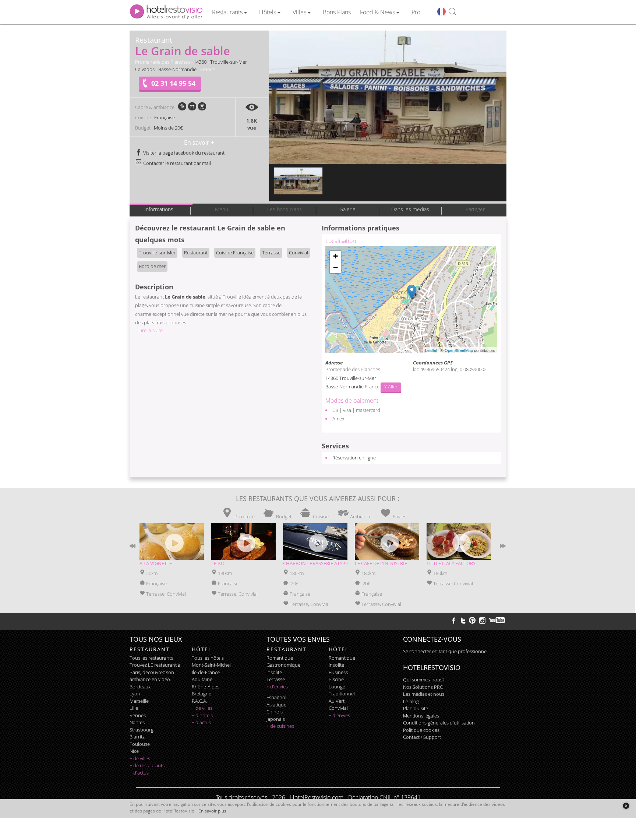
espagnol (276, 697)
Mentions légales (421, 715)
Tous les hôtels (208, 658)
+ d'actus (139, 772)
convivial (338, 708)
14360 (200, 62)
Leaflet (431, 350)
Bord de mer (152, 266)
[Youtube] (497, 620)
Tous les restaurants (151, 658)
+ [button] (335, 256)
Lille (134, 708)
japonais (275, 719)
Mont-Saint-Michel (211, 665)
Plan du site (415, 708)
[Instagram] (482, 621)
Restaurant (196, 252)
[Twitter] (463, 620)
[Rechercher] (452, 12)
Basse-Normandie (177, 69)
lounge (337, 686)
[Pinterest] (472, 620)
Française (164, 117)
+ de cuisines (280, 726)
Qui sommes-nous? (423, 679)
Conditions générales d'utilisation (439, 722)
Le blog (411, 701)
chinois (274, 711)
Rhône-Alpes (205, 686)
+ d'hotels (202, 715)
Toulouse (140, 744)
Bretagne (201, 693)
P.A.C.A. (199, 701)
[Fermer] (625, 805)
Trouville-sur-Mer (228, 62)
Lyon (135, 693)
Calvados (145, 69)
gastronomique (283, 665)
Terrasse (271, 252)
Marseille (139, 701)
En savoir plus (212, 811)
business (338, 672)
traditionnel (342, 693)
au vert (336, 701)
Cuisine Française (235, 252)
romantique (279, 658)
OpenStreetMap (459, 350)
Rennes (138, 715)
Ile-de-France (206, 672)
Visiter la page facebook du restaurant (183, 152)
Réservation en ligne (354, 457)
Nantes (137, 722)
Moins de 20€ (168, 127)
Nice (134, 751)
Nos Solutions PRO (423, 687)
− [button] (335, 267)
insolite (274, 672)
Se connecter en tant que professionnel (445, 651)
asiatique (276, 704)
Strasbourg (141, 729)
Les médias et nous (423, 694)
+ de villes (140, 758)
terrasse (275, 679)
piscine (336, 679)
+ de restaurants (147, 765)
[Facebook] (454, 620)
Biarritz (137, 736)
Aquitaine (202, 679)
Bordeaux (140, 686)
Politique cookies (421, 730)
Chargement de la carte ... (410, 299)
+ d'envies (277, 686)
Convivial (298, 252)
